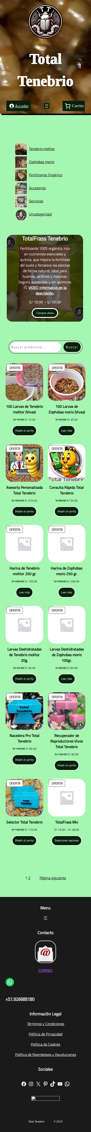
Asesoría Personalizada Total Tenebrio (24, 490)
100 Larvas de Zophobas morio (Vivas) (67, 409)
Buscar (72, 347)
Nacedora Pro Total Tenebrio (24, 738)
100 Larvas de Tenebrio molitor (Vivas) (24, 409)
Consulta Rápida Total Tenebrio (66, 490)
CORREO (45, 970)
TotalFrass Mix (66, 822)
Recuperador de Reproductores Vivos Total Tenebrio (66, 741)
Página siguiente (53, 878)
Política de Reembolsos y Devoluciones (45, 1054)
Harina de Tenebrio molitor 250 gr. (24, 571)
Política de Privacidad (45, 1034)
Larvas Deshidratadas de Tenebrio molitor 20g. (24, 654)
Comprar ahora (45, 313)
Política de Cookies (45, 1044)
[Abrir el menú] (46, 106)
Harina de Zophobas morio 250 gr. (66, 571)
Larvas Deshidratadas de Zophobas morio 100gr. (67, 654)
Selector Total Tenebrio (24, 822)
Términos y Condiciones (45, 1024)
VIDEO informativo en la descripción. (47, 290)
